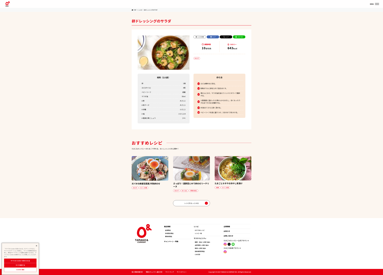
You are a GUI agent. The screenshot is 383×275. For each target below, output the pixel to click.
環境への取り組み (200, 248)
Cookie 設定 (20, 270)
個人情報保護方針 (137, 272)
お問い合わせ (228, 236)
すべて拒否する (20, 265)
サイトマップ (169, 272)
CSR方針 (197, 254)
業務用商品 (168, 236)
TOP (135, 10)
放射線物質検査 (200, 251)
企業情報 (227, 226)
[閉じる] (36, 246)
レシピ (140, 10)
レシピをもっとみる (191, 203)
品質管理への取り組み (202, 245)
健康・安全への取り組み (202, 242)
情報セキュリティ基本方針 (154, 272)
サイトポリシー (182, 272)
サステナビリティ (200, 238)
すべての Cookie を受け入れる (20, 261)
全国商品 (168, 230)
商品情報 (167, 226)
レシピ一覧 (198, 233)
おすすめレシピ (200, 230)
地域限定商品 (169, 233)
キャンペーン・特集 (171, 241)
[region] (20, 259)
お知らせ (227, 231)
